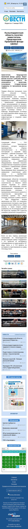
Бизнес (7, 48)
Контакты (20, 11)
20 (14, 464)
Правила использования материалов (14, 486)
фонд (18, 256)
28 (17, 467)
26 (11, 467)
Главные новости (17, 48)
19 (11, 464)
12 (11, 460)
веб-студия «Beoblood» (14, 526)
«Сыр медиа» (15, 520)
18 (7, 464)
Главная (14, 477)
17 (4, 464)
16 (24, 460)
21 (17, 464)
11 (7, 460)
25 (7, 467)
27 (14, 467)
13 (14, 460)
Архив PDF (14, 414)
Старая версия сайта (14, 490)
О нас (6, 11)
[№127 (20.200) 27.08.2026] (14, 395)
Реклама (12, 11)
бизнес (11, 256)
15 (21, 460)
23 (24, 464)
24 (4, 467)
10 (4, 460)
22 (21, 464)
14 (17, 460)
